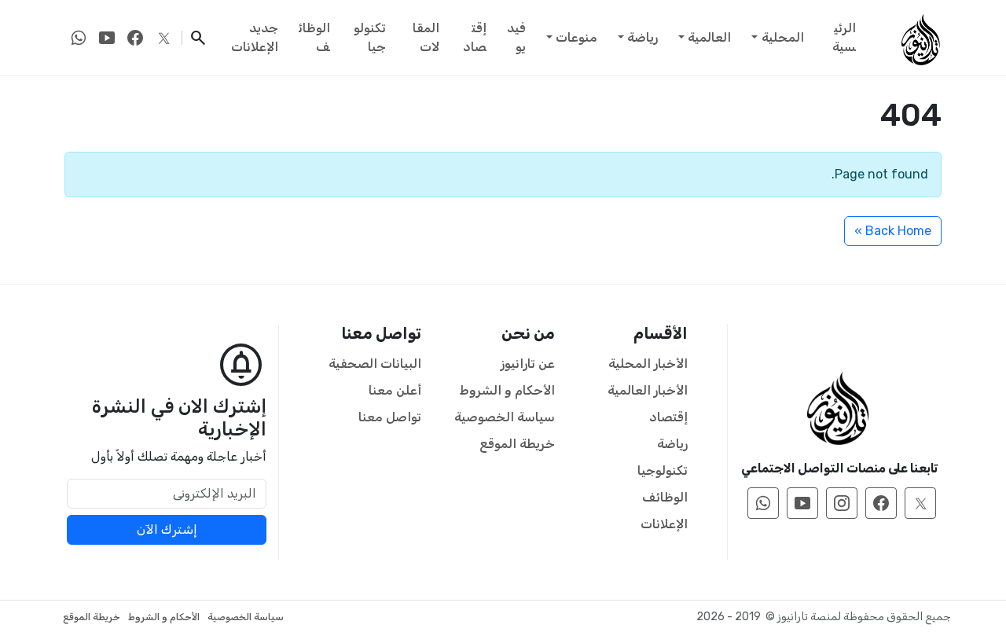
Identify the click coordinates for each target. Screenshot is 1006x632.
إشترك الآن (167, 529)
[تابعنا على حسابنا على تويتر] (163, 38)
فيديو (516, 37)
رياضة (642, 37)
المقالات (426, 37)
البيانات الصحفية (375, 363)
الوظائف (314, 37)
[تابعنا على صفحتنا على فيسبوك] (135, 38)
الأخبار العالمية (648, 390)
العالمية (709, 37)
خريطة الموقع (517, 443)
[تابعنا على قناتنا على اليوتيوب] (107, 38)
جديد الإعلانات (254, 37)
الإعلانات (664, 523)
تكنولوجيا (370, 37)
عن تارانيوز (528, 363)
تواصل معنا (389, 417)
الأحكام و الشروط (507, 390)
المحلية (783, 37)
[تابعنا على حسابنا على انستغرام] (841, 503)
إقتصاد (474, 37)
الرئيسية (844, 37)
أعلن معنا (395, 390)
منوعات (576, 37)
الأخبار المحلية (648, 363)
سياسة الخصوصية (504, 417)
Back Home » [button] (892, 230)
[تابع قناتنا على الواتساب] (78, 38)
